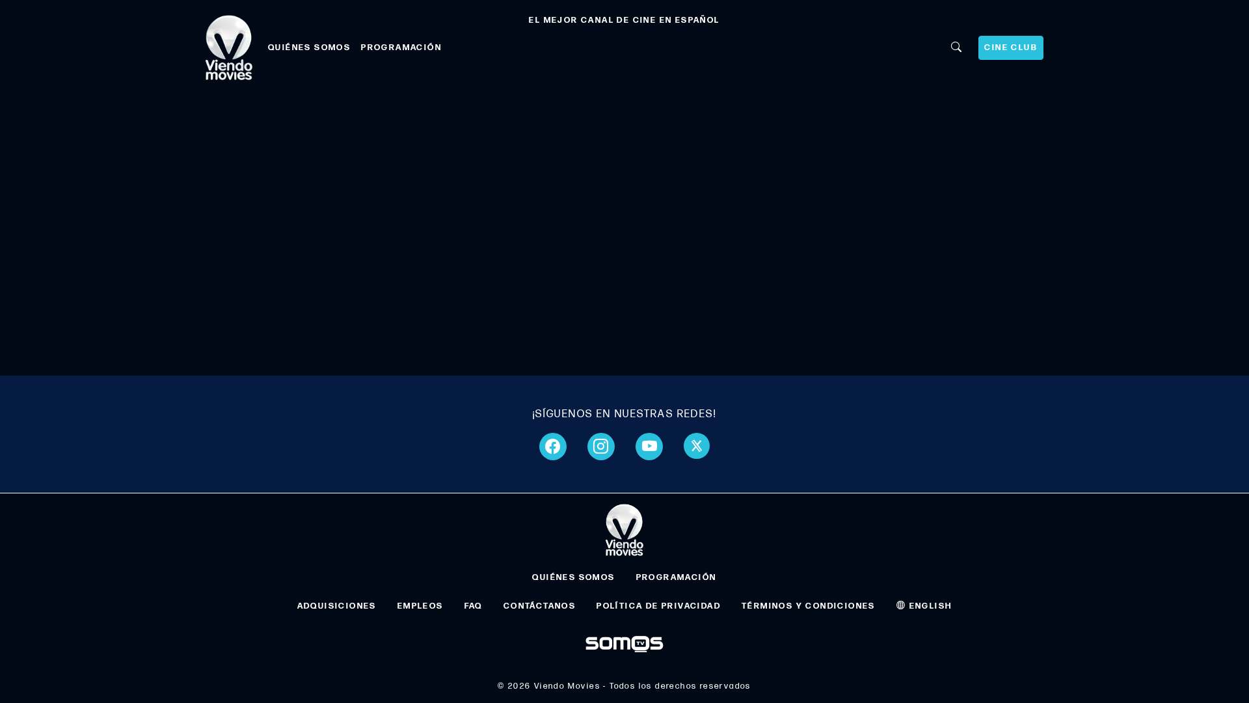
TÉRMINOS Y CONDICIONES (809, 606)
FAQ (473, 606)
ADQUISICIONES (337, 606)
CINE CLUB (1011, 47)
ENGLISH (929, 606)
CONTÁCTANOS (540, 606)
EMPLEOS (420, 606)
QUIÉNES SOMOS (309, 47)
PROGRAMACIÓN (401, 47)
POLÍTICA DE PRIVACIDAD (659, 606)
